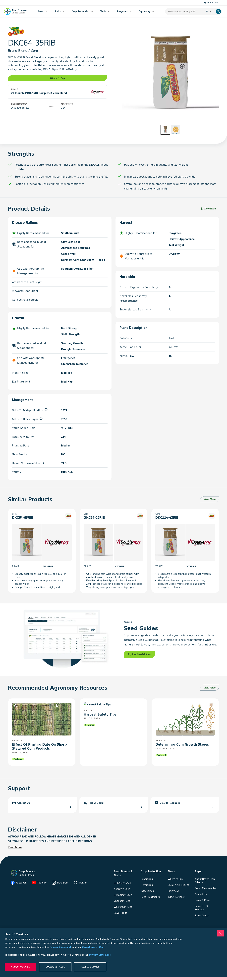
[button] (14, 873)
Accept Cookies (20, 967)
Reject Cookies (90, 967)
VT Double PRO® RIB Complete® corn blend (39, 93)
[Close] (220, 933)
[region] (113, 952)
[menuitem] (43, 11)
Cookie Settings (55, 967)
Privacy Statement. (100, 954)
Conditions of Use (93, 947)
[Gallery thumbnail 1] (165, 129)
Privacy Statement (60, 947)
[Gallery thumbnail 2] (175, 129)
